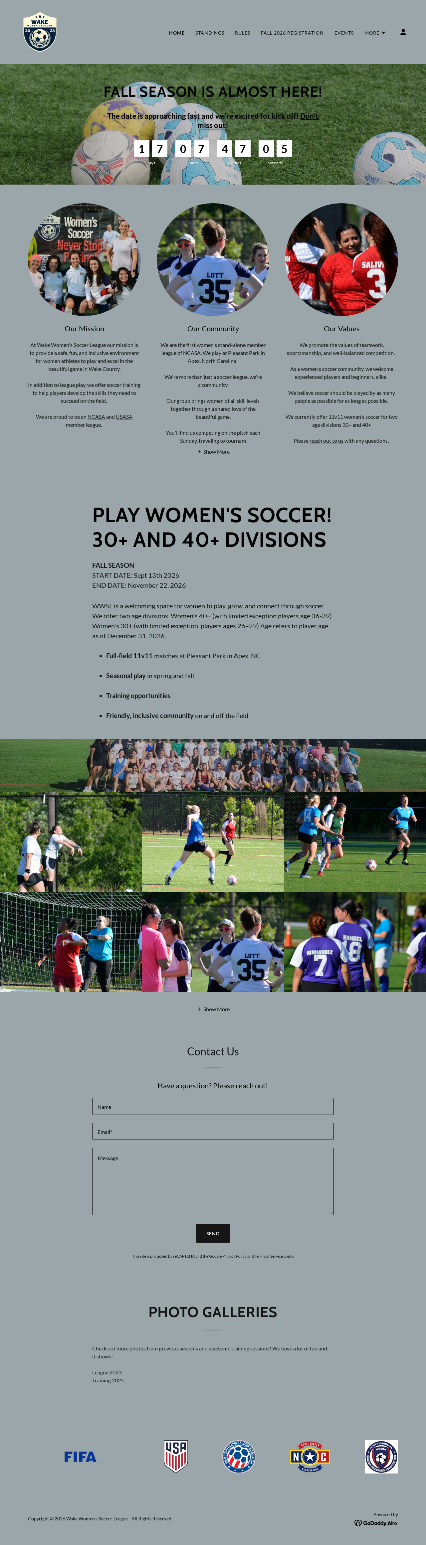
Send (213, 1233)
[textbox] (212, 1106)
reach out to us (327, 440)
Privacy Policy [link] (234, 1256)
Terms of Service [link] (269, 1256)
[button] (375, 33)
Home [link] (177, 33)
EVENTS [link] (344, 33)
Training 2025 (108, 1380)
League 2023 (106, 1372)
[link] (40, 31)
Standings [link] (209, 33)
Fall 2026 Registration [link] (292, 33)
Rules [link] (242, 33)
